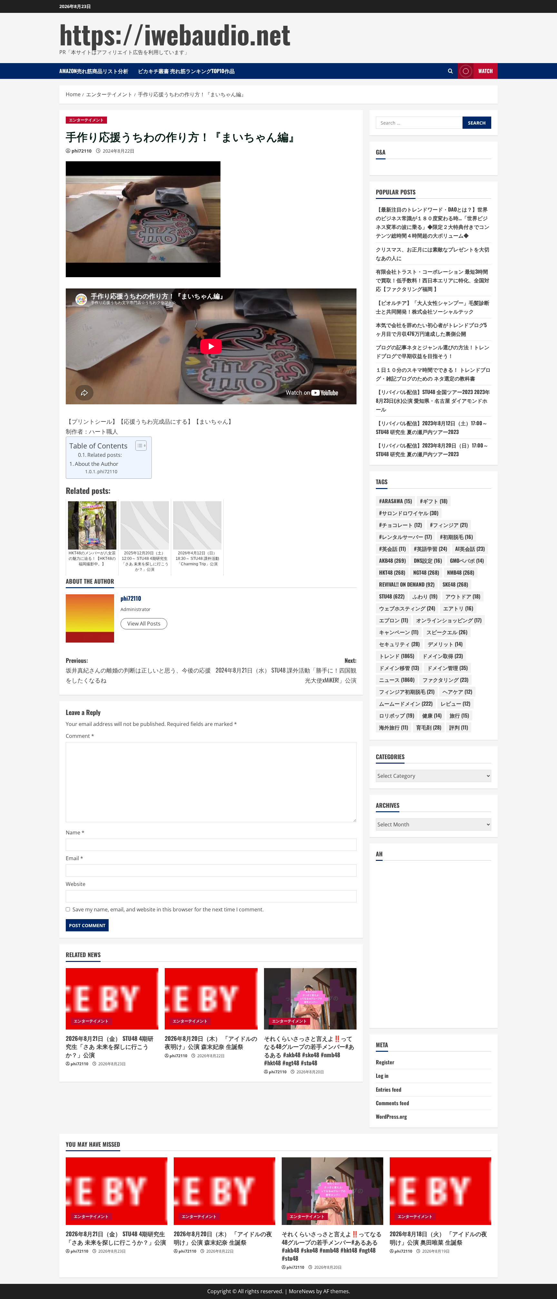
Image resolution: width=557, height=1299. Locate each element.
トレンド (396, 656)
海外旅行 (393, 727)
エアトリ (458, 608)
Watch (485, 71)
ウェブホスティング (407, 608)
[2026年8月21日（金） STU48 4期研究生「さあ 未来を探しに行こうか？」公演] (112, 999)
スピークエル (446, 632)
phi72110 (82, 151)
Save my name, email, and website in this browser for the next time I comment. (168, 909)
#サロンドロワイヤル (408, 513)
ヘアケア (457, 691)
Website (75, 884)
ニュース (397, 679)
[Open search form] (450, 71)
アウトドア (462, 596)
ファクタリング (445, 679)
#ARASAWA (395, 501)
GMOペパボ (467, 560)
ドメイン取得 (442, 656)
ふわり (425, 596)
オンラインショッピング (449, 620)
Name (75, 832)
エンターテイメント (86, 120)
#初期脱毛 (456, 537)
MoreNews (302, 1291)
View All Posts (144, 623)
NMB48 (460, 572)
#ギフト (433, 501)
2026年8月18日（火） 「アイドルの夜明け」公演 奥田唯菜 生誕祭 (438, 1237)
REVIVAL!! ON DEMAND (407, 584)
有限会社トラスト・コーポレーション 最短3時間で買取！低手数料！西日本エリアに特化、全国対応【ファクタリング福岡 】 (432, 280)
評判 (458, 727)
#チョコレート (400, 525)
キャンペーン (398, 632)
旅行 (459, 715)
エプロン (393, 620)
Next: (286, 670)
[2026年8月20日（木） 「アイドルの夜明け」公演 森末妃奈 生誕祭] (211, 999)
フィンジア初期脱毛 (407, 691)
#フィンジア (449, 525)
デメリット (445, 644)
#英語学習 (430, 548)
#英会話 (392, 548)
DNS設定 (428, 560)
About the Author (96, 463)
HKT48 (392, 572)
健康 (432, 715)
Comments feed (392, 1103)
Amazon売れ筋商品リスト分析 (93, 71)
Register (385, 1062)
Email (74, 858)
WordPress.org (391, 1116)
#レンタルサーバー (405, 537)
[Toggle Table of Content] (138, 445)
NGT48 (426, 572)
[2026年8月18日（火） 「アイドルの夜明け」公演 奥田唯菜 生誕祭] (440, 1191)
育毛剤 (428, 727)
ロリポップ (396, 715)
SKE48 (455, 584)
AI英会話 (470, 548)
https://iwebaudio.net (174, 33)
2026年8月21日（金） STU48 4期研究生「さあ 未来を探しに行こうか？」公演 (109, 1046)
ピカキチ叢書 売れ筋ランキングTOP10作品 (186, 71)
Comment (80, 735)
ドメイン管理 (447, 668)
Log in (382, 1075)
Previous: (138, 670)
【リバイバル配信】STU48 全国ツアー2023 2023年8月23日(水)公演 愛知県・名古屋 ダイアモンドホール (433, 400)
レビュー (455, 703)
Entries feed (388, 1089)
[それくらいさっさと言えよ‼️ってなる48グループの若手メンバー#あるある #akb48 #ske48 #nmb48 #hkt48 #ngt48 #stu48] (310, 999)
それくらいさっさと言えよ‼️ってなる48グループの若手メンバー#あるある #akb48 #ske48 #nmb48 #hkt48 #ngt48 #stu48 (309, 1050)
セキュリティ (399, 644)
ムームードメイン (406, 703)
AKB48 (392, 560)
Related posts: (104, 454)
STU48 (392, 596)
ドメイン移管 (399, 668)
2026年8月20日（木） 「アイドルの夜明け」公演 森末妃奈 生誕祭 (211, 1042)
